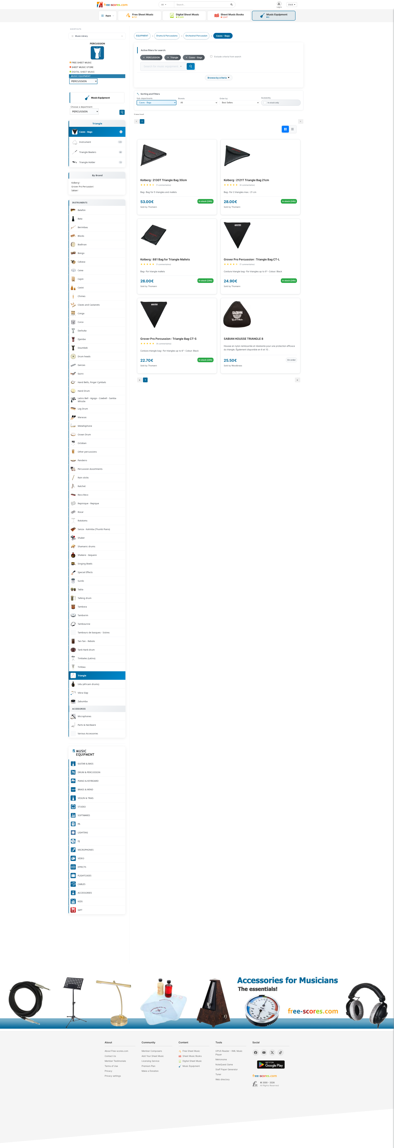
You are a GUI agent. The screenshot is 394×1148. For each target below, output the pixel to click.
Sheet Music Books (192, 1056)
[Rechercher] (231, 5)
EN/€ (290, 4)
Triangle (97, 123)
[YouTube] (264, 1052)
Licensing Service (150, 1061)
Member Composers (152, 1051)
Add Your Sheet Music (153, 1056)
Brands (181, 98)
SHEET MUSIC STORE (82, 67)
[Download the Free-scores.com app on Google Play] (271, 1064)
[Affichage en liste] (292, 129)
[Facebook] (255, 1052)
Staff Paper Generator (226, 1069)
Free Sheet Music (191, 1051)
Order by (224, 98)
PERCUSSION (153, 57)
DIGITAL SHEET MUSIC (83, 72)
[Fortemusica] (255, 1084)
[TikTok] (280, 1052)
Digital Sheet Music (192, 1061)
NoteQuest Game (224, 1064)
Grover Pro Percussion (82, 186)
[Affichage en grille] (285, 129)
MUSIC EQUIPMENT (81, 76)
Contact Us (110, 1056)
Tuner (218, 1074)
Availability (266, 98)
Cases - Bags (195, 57)
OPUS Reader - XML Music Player (228, 1053)
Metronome (221, 1059)
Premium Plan (148, 1066)
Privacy (108, 1071)
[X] (272, 1052)
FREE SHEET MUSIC (81, 62)
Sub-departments (144, 98)
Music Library (81, 36)
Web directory (222, 1079)
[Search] (122, 112)
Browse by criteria (217, 77)
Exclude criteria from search (227, 56)
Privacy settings (113, 1076)
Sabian (75, 190)
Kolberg (75, 182)
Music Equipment (191, 1066)
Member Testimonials (115, 1061)
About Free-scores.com (116, 1051)
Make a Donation (150, 1071)
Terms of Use (111, 1066)
